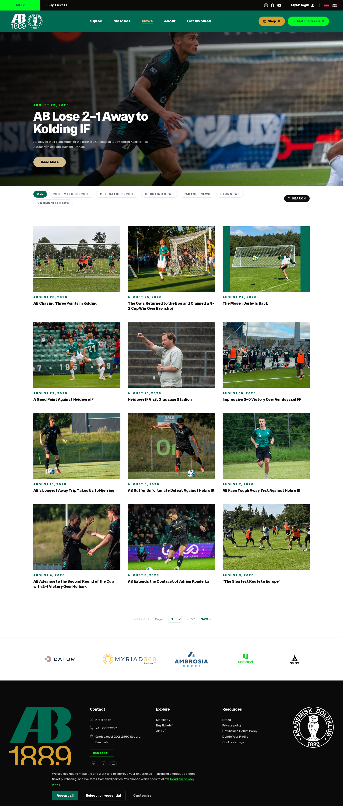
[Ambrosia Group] (191, 659)
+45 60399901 (106, 728)
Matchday (163, 720)
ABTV (20, 5)
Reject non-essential (103, 795)
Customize (142, 795)
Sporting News (159, 194)
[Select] (294, 659)
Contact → (102, 753)
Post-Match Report (71, 194)
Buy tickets (164, 725)
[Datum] (60, 659)
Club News (230, 194)
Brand (226, 720)
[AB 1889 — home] (26, 21)
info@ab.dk (103, 720)
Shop (272, 21)
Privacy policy (232, 725)
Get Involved (199, 21)
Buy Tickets (57, 5)
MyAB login (300, 5)
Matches (122, 21)
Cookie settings (233, 742)
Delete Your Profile (235, 736)
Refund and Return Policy (239, 731)
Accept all (65, 795)
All (40, 193)
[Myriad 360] (129, 659)
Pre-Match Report (117, 194)
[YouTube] (279, 5)
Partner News (197, 194)
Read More (49, 162)
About (170, 21)
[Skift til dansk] (326, 5)
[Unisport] (245, 659)
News (147, 21)
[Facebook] (272, 5)
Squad (96, 21)
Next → (206, 619)
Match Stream (308, 21)
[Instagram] (266, 5)
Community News (53, 203)
